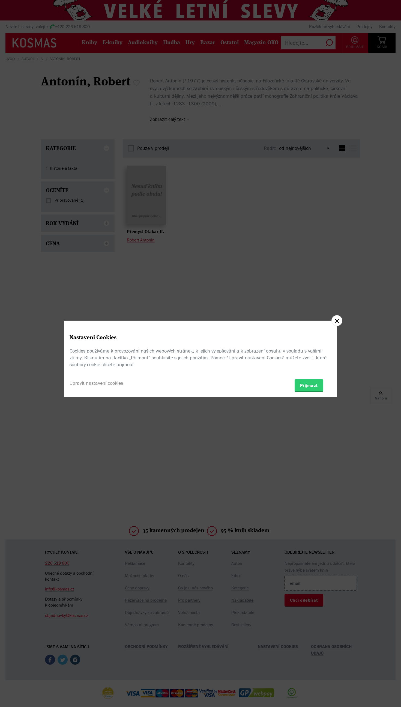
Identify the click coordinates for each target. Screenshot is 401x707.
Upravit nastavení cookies (96, 383)
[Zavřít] (336, 320)
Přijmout (309, 385)
